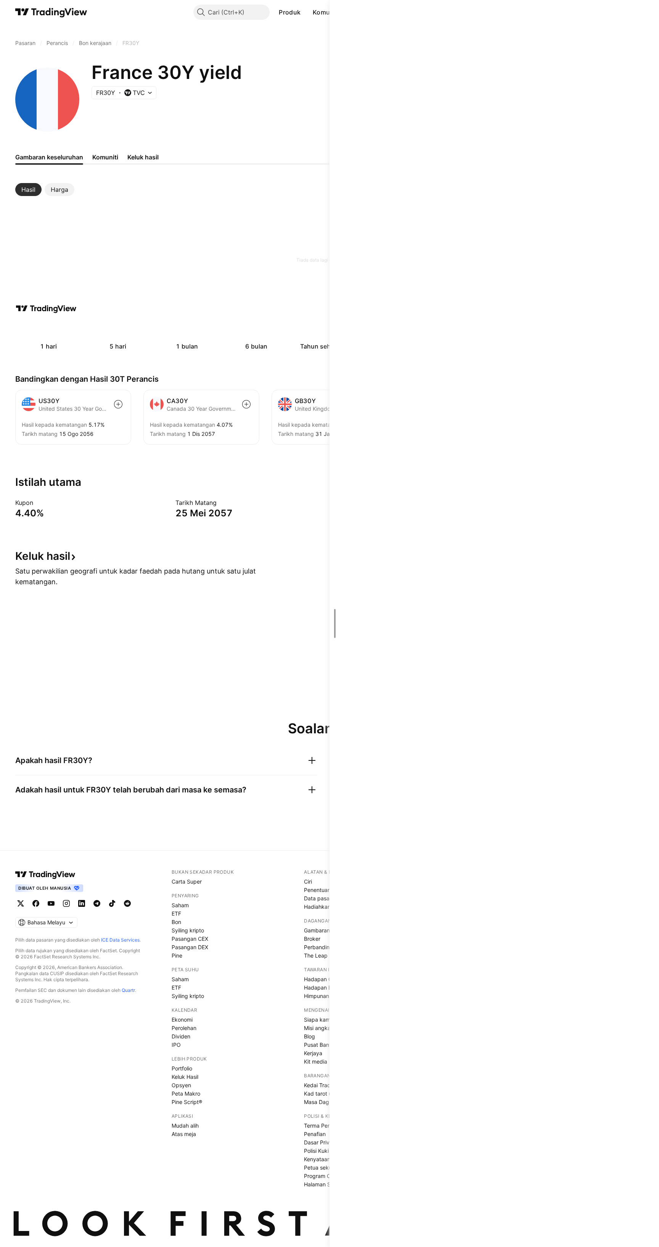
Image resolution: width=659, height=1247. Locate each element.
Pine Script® (187, 1102)
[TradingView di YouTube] (51, 903)
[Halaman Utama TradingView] (51, 12)
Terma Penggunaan (328, 1125)
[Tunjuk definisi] (38, 502)
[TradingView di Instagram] (66, 903)
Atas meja (184, 1134)
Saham (180, 905)
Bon (176, 922)
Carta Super (187, 881)
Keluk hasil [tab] (143, 157)
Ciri (308, 881)
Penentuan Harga (325, 890)
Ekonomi (182, 1019)
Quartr (128, 990)
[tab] (28, 189)
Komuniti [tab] (105, 157)
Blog (309, 1036)
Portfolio (182, 1068)
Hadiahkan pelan (325, 906)
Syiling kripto (188, 930)
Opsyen (181, 1085)
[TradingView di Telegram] (97, 903)
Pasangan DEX (190, 947)
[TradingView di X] (20, 903)
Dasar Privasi (320, 1142)
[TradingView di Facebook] (36, 903)
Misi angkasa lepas (327, 1028)
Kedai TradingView (327, 1085)
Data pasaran (321, 898)
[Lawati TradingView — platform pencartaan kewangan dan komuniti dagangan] (46, 308)
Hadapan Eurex (323, 987)
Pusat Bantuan (322, 1044)
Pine (177, 955)
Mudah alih (185, 1125)
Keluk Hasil (185, 1076)
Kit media (315, 1061)
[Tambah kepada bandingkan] (118, 404)
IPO (176, 1044)
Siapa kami (317, 1019)
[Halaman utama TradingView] (45, 874)
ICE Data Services (120, 940)
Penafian (315, 1134)
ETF (176, 913)
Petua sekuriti (321, 1167)
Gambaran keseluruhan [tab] (49, 157)
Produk (290, 12)
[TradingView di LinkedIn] (81, 903)
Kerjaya (313, 1053)
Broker (312, 938)
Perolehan (184, 1028)
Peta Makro (186, 1093)
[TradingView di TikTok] (112, 903)
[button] (306, 12)
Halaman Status (323, 1184)
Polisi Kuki (316, 1150)
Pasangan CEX (190, 938)
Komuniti (326, 12)
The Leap (316, 955)
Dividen (181, 1036)
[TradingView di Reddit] (127, 903)
